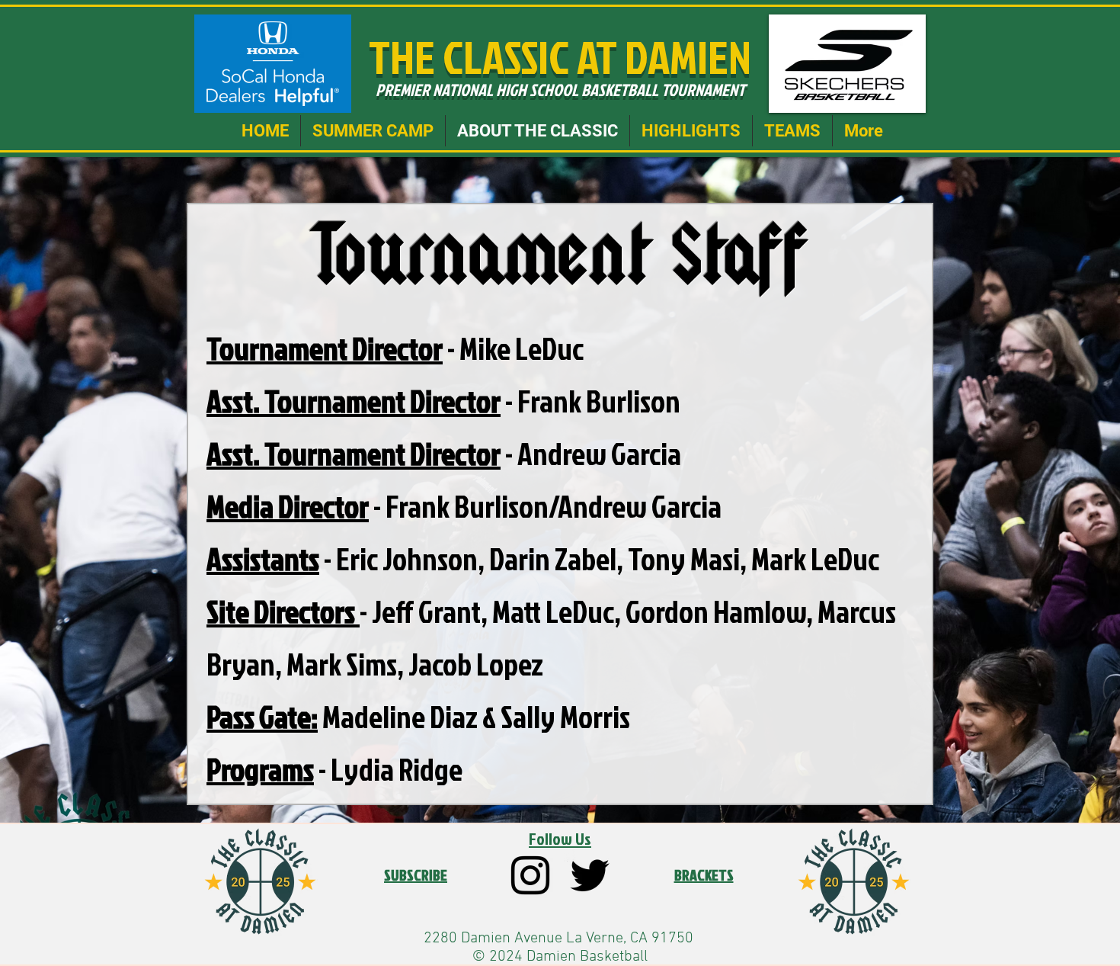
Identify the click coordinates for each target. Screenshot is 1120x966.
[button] (373, 130)
